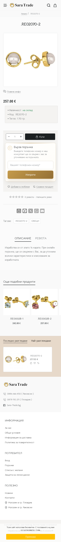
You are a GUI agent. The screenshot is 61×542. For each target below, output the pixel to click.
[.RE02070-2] (16, 359)
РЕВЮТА (41, 238)
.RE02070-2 (21, 221)
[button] (40, 136)
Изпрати (30, 174)
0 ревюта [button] (29, 197)
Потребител (13, 453)
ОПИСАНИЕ (23, 238)
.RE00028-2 (44, 318)
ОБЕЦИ (35, 221)
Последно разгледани (15, 340)
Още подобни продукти (19, 281)
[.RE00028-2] (44, 302)
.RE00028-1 (16, 318)
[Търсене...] (48, 5)
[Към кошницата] (55, 5)
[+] (21, 137)
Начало (24, 14)
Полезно (11, 485)
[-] (9, 137)
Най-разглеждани (41, 340)
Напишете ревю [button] (44, 197)
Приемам (30, 536)
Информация (14, 420)
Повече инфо (14, 91)
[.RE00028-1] (16, 302)
